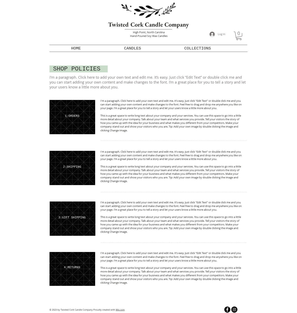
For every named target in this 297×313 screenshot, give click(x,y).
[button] (239, 36)
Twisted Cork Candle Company (148, 24)
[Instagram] (234, 310)
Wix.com (120, 309)
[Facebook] (227, 310)
